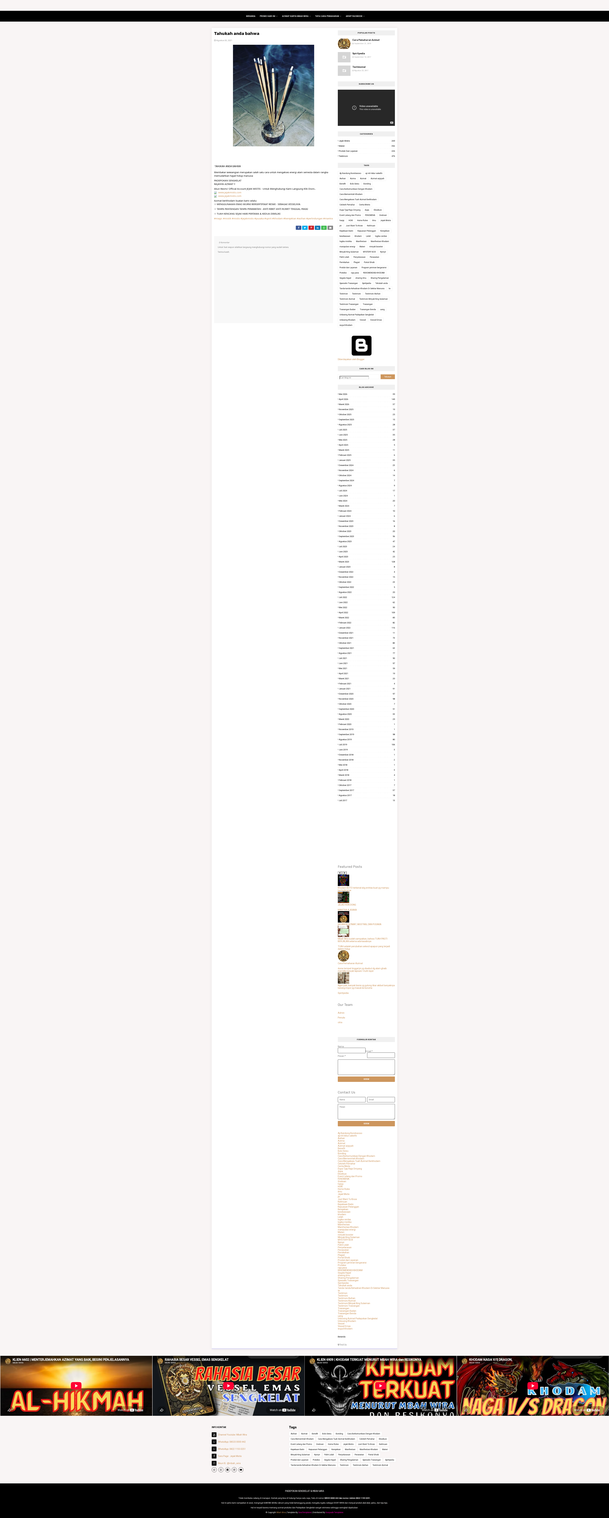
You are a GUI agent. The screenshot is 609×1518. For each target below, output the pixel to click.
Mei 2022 (367, 607)
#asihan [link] (301, 218)
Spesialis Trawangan (349, 283)
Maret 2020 (367, 719)
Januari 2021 (367, 689)
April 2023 (367, 556)
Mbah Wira (281, 1512)
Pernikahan (344, 262)
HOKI (351, 220)
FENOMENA (370, 215)
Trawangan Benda (368, 309)
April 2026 (367, 399)
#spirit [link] (268, 218)
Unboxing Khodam (347, 320)
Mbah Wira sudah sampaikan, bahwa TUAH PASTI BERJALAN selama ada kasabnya (362, 940)
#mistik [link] (227, 218)
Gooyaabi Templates (334, 1512)
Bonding (367, 184)
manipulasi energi (347, 247)
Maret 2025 (367, 450)
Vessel (363, 320)
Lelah (368, 236)
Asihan (343, 178)
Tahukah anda (381, 283)
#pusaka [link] (259, 218)
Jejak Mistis (367, 141)
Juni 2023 (367, 551)
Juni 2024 (367, 496)
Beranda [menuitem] (250, 16)
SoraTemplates (304, 1512)
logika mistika (346, 241)
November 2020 (367, 699)
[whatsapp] (214, 1469)
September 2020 (367, 709)
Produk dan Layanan (367, 151)
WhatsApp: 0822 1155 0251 (232, 1449)
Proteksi (343, 273)
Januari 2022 (367, 628)
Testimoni (367, 156)
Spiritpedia (358, 53)
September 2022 (367, 587)
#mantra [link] (328, 218)
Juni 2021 (367, 663)
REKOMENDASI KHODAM (374, 273)
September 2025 (367, 419)
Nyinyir (383, 252)
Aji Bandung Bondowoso (350, 173)
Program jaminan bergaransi (374, 267)
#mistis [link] (236, 218)
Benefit (343, 184)
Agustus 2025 (367, 424)
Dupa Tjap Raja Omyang (350, 210)
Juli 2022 (367, 597)
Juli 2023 (367, 546)
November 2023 (367, 526)
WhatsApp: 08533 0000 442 (232, 1442)
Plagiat (357, 262)
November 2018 (367, 760)
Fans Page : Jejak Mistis (230, 1456)
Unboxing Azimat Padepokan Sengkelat (357, 315)
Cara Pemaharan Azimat (366, 40)
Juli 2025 (367, 429)
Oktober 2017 (367, 785)
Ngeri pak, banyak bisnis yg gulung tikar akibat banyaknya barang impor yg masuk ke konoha (366, 986)
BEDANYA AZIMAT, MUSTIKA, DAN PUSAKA (359, 924)
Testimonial (359, 67)
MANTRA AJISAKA (347, 910)
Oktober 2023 (367, 531)
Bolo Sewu (354, 184)
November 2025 (367, 409)
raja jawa (355, 273)
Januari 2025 (367, 460)
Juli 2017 (367, 800)
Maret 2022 (367, 617)
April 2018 (367, 770)
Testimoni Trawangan (349, 304)
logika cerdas (381, 236)
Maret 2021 (367, 678)
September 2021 (367, 648)
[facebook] (227, 1469)
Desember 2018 (367, 755)
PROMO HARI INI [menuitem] (267, 16)
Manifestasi (361, 241)
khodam (358, 236)
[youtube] (240, 1469)
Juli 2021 (367, 658)
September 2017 (367, 790)
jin (341, 226)
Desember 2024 (367, 465)
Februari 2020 (367, 724)
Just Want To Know (354, 226)
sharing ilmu (360, 278)
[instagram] (234, 1469)
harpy (342, 220)
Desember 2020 (367, 694)
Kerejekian (385, 231)
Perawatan (374, 257)
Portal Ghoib (369, 262)
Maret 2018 (367, 775)
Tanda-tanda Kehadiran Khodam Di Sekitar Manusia (362, 288)
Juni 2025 (367, 435)
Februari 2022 (367, 622)
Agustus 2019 (367, 739)
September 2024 (367, 480)
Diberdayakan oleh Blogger (351, 359)
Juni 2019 (367, 749)
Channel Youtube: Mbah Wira (232, 1434)
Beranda (341, 1336)
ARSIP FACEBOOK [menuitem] (354, 16)
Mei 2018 (367, 765)
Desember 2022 (367, 572)
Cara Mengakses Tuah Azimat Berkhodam (358, 199)
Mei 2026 (367, 394)
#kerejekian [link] (289, 218)
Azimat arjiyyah (377, 178)
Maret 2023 (367, 562)
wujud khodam (346, 325)
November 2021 (367, 638)
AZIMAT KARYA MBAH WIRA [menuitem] (295, 16)
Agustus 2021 (367, 653)
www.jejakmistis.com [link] (229, 192)
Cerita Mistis (364, 205)
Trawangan (368, 304)
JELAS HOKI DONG (347, 904)
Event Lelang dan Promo (350, 215)
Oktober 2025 (367, 414)
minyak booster (376, 247)
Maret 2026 (367, 404)
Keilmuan (371, 226)
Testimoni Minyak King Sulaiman (373, 299)
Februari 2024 (367, 511)
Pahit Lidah (344, 257)
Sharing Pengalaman (380, 278)
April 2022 (367, 612)
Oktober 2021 (367, 643)
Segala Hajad (345, 278)
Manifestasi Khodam (380, 241)
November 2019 (367, 729)
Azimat (363, 178)
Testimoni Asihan (372, 294)
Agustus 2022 (367, 592)
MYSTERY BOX (369, 252)
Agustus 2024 (367, 485)
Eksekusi (378, 210)
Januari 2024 (367, 516)
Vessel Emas (376, 320)
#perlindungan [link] (314, 218)
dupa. (367, 210)
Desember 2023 (367, 521)
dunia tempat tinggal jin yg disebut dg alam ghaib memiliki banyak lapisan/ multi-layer (362, 969)
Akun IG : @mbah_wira (229, 1463)
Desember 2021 (367, 633)
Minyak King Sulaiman (349, 252)
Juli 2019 (367, 744)
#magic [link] (218, 218)
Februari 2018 (367, 780)
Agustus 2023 (367, 541)
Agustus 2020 (367, 714)
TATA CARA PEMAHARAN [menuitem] (327, 16)
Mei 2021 (367, 668)
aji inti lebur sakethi (373, 173)
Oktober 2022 (367, 582)
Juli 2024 (367, 490)
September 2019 (367, 734)
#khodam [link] (277, 218)
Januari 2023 (367, 567)
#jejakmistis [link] (247, 218)
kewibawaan (345, 236)
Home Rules (362, 220)
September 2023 (367, 536)
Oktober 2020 (367, 704)
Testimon (344, 294)
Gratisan (383, 215)
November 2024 (367, 470)
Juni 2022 (367, 602)
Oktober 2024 (367, 475)
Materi (367, 146)
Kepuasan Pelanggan (366, 231)
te (389, 288)
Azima (353, 178)
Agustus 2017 (367, 795)
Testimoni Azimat (347, 299)
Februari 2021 (367, 683)
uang (382, 309)
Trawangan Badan (348, 309)
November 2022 (367, 577)
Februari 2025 (367, 455)
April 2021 (367, 673)
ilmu (374, 220)
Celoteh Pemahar (347, 205)
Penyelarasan (360, 257)
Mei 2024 (367, 501)
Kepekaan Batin (346, 231)
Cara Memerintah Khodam (351, 194)
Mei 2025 (367, 440)
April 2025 (367, 445)
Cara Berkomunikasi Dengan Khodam (356, 189)
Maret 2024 (367, 506)
